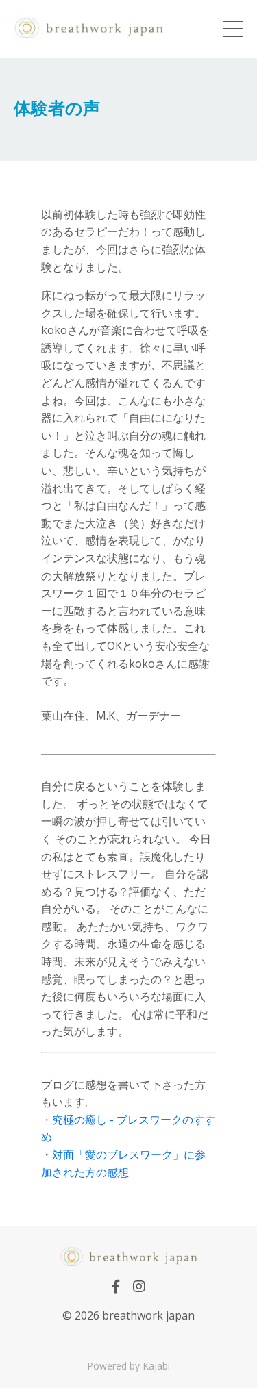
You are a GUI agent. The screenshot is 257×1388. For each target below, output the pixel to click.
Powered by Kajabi (128, 1365)
